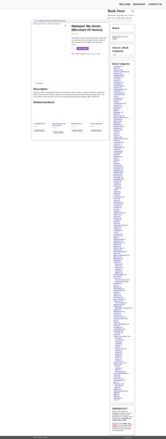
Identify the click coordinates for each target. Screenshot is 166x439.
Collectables (118, 147)
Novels (117, 188)
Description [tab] (39, 83)
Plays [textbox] (122, 55)
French (116, 198)
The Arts (116, 364)
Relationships (118, 304)
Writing (116, 392)
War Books (117, 384)
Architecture (118, 94)
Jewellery (117, 227)
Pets (115, 285)
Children (116, 137)
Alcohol (116, 80)
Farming (116, 183)
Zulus (115, 400)
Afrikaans (117, 73)
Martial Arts (117, 241)
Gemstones (117, 204)
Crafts (116, 154)
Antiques (117, 87)
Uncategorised (118, 380)
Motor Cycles (118, 248)
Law (115, 232)
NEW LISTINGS (119, 274)
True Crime (117, 378)
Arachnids (117, 91)
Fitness (116, 193)
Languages (117, 230)
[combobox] (122, 54)
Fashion (116, 184)
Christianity (117, 142)
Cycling (117, 343)
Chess (116, 135)
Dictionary (117, 156)
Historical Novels (120, 281)
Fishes (117, 266)
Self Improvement (119, 318)
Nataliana (117, 260)
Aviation (116, 105)
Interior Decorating (120, 225)
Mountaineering (119, 251)
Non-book (117, 276)
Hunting (116, 220)
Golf (116, 347)
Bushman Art (118, 126)
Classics (93, 54)
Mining (116, 246)
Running (118, 354)
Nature (116, 262)
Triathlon (118, 361)
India (115, 221)
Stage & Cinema (119, 363)
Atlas (115, 102)
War (115, 382)
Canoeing (118, 340)
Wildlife (117, 273)
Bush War (118, 385)
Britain (116, 123)
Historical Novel (119, 213)
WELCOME (124, 4)
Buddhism (117, 124)
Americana (117, 82)
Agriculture (117, 77)
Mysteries (117, 257)
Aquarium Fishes (119, 89)
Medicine (116, 244)
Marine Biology (118, 239)
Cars (115, 131)
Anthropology (118, 86)
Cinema (116, 144)
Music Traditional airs (121, 255)
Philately (116, 287)
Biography (117, 112)
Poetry (116, 294)
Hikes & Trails (119, 348)
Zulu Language (120, 303)
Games (116, 200)
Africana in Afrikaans (120, 71)
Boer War (117, 119)
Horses (116, 216)
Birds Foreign (118, 116)
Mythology (117, 259)
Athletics (116, 100)
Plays (98, 54)
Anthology (117, 84)
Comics (116, 149)
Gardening (117, 202)
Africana (116, 70)
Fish (115, 190)
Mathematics (118, 243)
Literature (117, 234)
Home (36, 21)
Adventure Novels (121, 280)
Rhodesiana (118, 311)
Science (116, 315)
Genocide (117, 206)
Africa (88, 54)
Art (115, 96)
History (116, 214)
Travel (116, 377)
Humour (116, 218)
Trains (116, 375)
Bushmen (117, 128)
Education (117, 169)
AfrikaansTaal (118, 75)
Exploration (117, 179)
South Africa (118, 329)
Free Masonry (118, 197)
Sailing (117, 355)
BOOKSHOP (139, 4)
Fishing (116, 191)
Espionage (117, 176)
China (115, 140)
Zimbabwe (117, 398)
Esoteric (116, 174)
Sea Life (117, 271)
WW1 (115, 394)
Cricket (117, 341)
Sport (115, 334)
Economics (117, 167)
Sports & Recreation (120, 336)
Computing (117, 151)
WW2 (115, 396)
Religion (116, 306)
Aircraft (116, 79)
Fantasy (116, 181)
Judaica (116, 228)
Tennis (117, 359)
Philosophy (117, 288)
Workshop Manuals (120, 391)
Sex (115, 320)
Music (115, 253)
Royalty (116, 313)
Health (116, 211)
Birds (115, 114)
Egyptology (117, 170)
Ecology (116, 165)
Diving (116, 160)
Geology (116, 207)
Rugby (117, 352)
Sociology (117, 327)
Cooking (116, 153)
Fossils (116, 195)
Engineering (118, 172)
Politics (116, 296)
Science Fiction (119, 317)
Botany (116, 121)
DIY (115, 161)
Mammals (117, 235)
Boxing (117, 338)
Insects (116, 223)
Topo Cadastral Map (120, 373)
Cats (115, 133)
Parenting (117, 283)
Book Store (116, 11)
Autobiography (119, 103)
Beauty (116, 109)
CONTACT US (155, 4)
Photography (118, 290)
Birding (117, 264)
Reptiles (117, 269)
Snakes (116, 325)
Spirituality (117, 331)
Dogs (115, 163)
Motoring (116, 250)
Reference (117, 301)
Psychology (117, 297)
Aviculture (117, 107)
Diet (115, 158)
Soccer (117, 357)
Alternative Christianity (122, 308)
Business (117, 130)
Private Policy (127, 437)
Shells (116, 322)
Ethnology (117, 177)
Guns (115, 209)
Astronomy (117, 98)
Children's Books (119, 139)
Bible (115, 110)
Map (115, 237)
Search (114, 39)
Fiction (116, 186)
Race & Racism (119, 299)
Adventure (117, 66)
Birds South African (120, 117)
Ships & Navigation (120, 324)
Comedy (118, 368)
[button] (65, 25)
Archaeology (118, 93)
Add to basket (82, 48)
